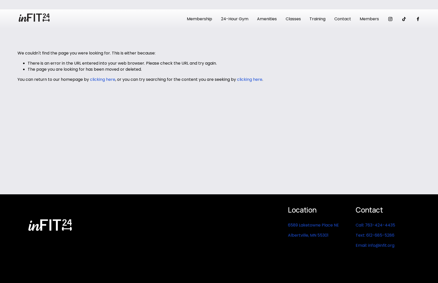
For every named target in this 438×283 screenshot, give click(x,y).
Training (317, 19)
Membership (199, 19)
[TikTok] (404, 19)
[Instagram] (390, 19)
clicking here (102, 79)
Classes (293, 19)
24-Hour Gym (234, 19)
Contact (342, 19)
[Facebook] (418, 19)
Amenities (267, 19)
